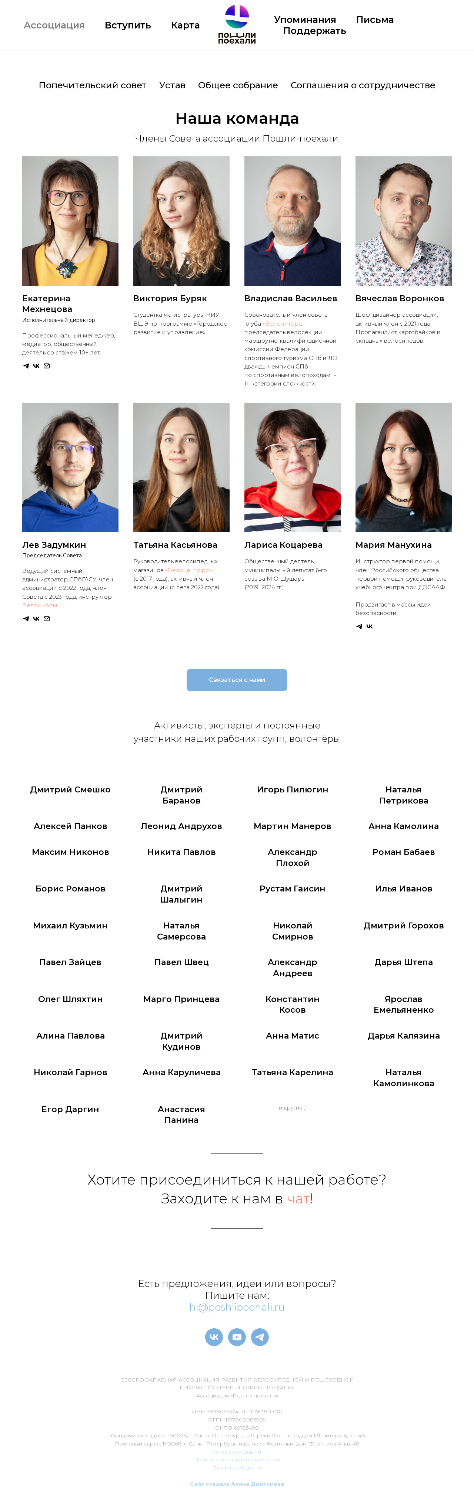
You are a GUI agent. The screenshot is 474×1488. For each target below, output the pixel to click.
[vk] (214, 1337)
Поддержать (314, 30)
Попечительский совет (93, 85)
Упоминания (305, 19)
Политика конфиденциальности (237, 1459)
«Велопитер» (282, 323)
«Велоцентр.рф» (189, 570)
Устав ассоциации (237, 1451)
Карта (185, 25)
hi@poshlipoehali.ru (237, 1307)
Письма (375, 19)
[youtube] (237, 1337)
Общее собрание (238, 85)
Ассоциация (54, 25)
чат (298, 1198)
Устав (172, 85)
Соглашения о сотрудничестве (363, 85)
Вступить (128, 25)
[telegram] (260, 1337)
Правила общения (237, 1467)
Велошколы (39, 605)
